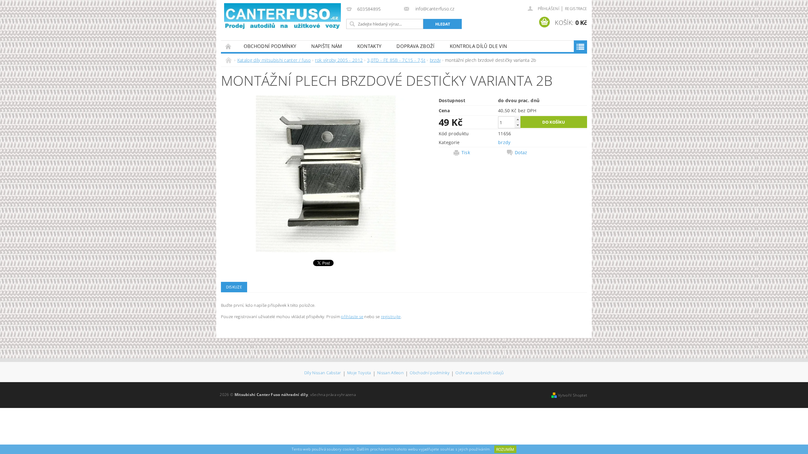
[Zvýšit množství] (517, 119)
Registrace (576, 8)
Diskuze (234, 287)
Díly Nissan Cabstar (322, 373)
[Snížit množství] (517, 125)
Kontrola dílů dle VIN (478, 46)
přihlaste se (352, 316)
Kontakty (369, 46)
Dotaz (521, 152)
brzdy (504, 142)
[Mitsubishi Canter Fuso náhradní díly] (282, 16)
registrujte (391, 316)
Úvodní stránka (228, 46)
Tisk (465, 152)
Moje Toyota (359, 373)
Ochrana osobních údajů (479, 373)
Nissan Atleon (390, 373)
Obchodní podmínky (270, 46)
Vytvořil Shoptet (572, 395)
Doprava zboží (415, 46)
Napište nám (326, 46)
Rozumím (505, 449)
